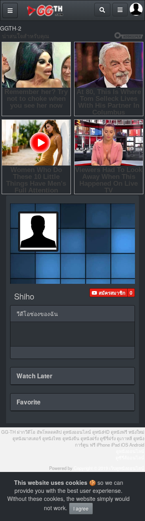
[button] (108, 292)
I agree (81, 508)
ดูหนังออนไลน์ (130, 451)
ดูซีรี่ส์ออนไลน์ (130, 457)
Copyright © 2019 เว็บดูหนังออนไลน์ (109, 468)
